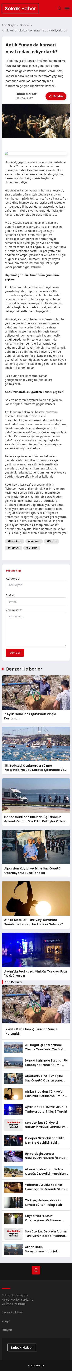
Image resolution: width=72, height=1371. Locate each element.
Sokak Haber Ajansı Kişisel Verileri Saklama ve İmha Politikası (17, 1299)
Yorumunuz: (14, 610)
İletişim (7, 1330)
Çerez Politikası (12, 1312)
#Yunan (31, 548)
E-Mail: (10, 595)
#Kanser (34, 541)
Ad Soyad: (13, 579)
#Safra (51, 541)
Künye (6, 1321)
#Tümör (13, 548)
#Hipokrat (14, 541)
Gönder (15, 653)
